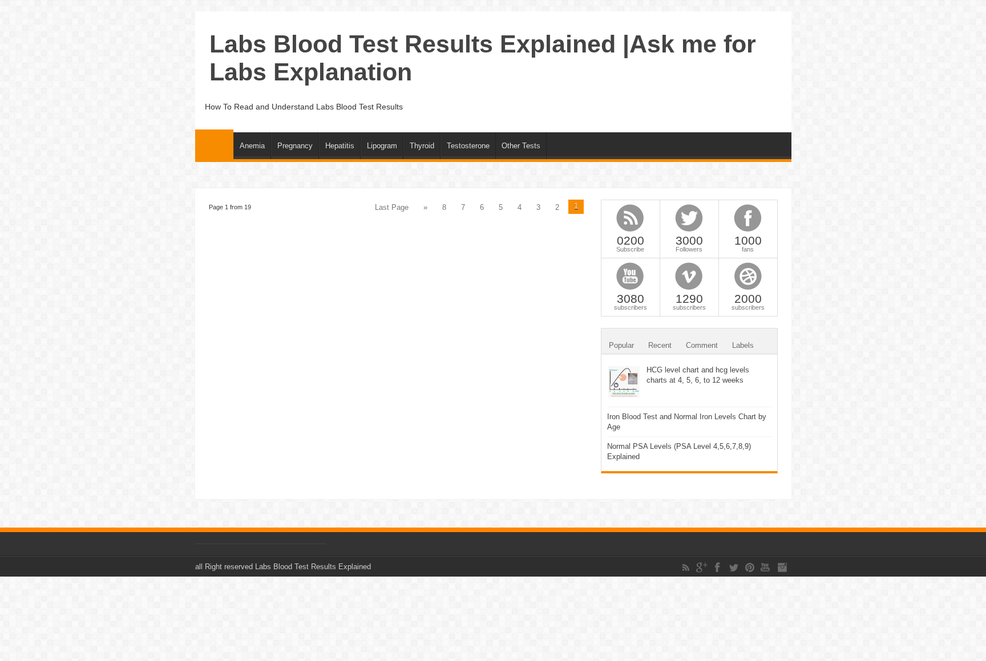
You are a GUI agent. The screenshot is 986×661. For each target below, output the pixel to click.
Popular (621, 345)
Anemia (252, 145)
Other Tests (521, 145)
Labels (743, 345)
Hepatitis (339, 145)
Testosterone (468, 145)
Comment (702, 345)
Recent (660, 345)
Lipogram (382, 145)
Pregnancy (295, 145)
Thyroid (422, 145)
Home (214, 144)
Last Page (392, 207)
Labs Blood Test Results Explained (313, 566)
